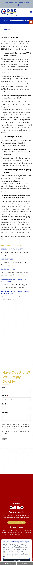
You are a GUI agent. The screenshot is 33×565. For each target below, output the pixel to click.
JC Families (5, 29)
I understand (16, 560)
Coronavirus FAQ (8, 259)
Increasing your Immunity (12, 249)
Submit (4, 439)
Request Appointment (16, 522)
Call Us (9, 563)
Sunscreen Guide (8, 269)
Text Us (25, 563)
